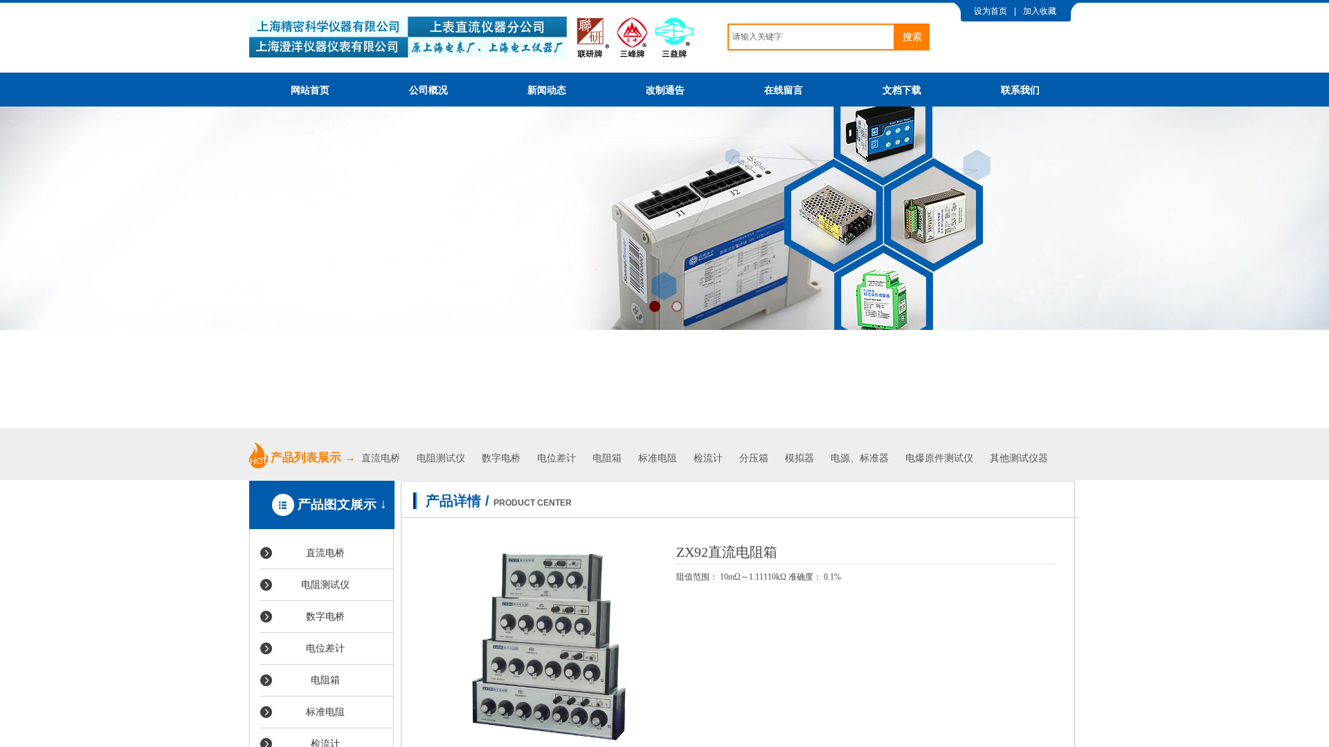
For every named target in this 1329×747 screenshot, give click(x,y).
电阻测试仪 (441, 458)
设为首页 (990, 11)
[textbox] (811, 37)
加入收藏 (1039, 11)
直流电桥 (382, 458)
